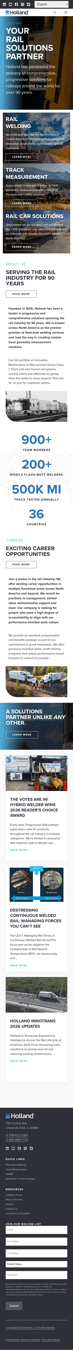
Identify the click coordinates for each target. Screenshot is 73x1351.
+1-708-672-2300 (17, 1135)
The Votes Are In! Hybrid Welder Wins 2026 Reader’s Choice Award (34, 807)
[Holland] (17, 12)
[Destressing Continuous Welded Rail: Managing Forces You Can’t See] (36, 901)
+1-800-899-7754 (17, 1140)
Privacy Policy (12, 1339)
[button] (54, 12)
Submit (14, 1306)
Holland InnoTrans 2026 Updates (32, 1023)
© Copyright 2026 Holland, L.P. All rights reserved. (30, 1327)
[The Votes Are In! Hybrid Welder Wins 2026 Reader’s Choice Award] (36, 790)
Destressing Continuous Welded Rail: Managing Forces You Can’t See (35, 918)
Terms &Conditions (51, 1339)
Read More (21, 850)
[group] (36, 442)
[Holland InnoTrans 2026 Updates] (36, 1011)
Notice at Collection (30, 1339)
